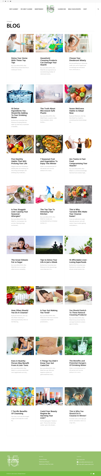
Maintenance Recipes (44, 461)
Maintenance (39, 9)
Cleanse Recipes (43, 459)
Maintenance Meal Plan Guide (46, 464)
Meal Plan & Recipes (74, 9)
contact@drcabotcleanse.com (86, 462)
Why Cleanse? (13, 9)
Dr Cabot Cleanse (26, 9)
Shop (85, 9)
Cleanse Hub (62, 9)
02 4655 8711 (81, 459)
